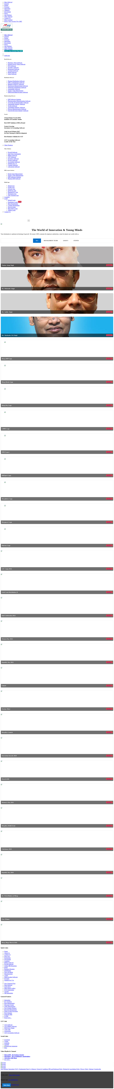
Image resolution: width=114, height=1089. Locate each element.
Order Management (9, 1006)
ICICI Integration (9, 990)
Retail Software (12, 72)
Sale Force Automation (14, 154)
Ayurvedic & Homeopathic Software (18, 102)
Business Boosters (9, 969)
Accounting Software (14, 162)
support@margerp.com (12, 1084)
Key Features (8, 1001)
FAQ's (17, 1069)
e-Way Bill (7, 1029)
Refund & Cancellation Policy (71, 1069)
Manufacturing (8, 974)
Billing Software (12, 155)
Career (6, 975)
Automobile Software (14, 89)
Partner (6, 5)
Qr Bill (6, 1016)
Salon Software (12, 74)
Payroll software (8, 964)
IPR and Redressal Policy (55, 1069)
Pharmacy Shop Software (15, 62)
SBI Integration (8, 993)
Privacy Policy (84, 1069)
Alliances (7, 10)
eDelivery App (12, 190)
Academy (7, 197)
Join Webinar (8, 15)
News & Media (8, 972)
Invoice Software (12, 160)
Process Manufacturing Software (17, 109)
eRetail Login (11, 200)
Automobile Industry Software (16, 104)
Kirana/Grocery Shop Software (16, 64)
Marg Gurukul (8, 20)
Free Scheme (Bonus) (10, 1008)
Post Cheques (8, 1013)
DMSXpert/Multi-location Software (18, 92)
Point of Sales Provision (11, 1011)
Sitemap (91, 1069)
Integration (7, 8)
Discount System (9, 1005)
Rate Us (28, 1069)
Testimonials (22, 1069)
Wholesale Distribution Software (17, 87)
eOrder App (11, 187)
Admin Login (11, 210)
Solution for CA (12, 163)
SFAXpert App (12, 194)
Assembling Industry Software (16, 107)
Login (6, 198)
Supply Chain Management (15, 90)
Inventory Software (13, 158)
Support (6, 4)
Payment (6, 978)
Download (109, 265)
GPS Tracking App (13, 195)
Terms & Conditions (42, 1069)
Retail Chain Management (15, 174)
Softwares (7, 55)
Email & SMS (8, 1014)
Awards (6, 991)
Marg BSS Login (13, 208)
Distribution (7, 970)
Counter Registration (14, 205)
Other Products (8, 145)
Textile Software (12, 106)
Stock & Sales (12, 207)
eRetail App (11, 186)
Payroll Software (12, 152)
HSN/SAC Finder (9, 1028)
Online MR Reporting (10, 966)
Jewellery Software (13, 67)
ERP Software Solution (14, 99)
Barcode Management (10, 1009)
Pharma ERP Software (14, 178)
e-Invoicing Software (14, 166)
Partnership (7, 958)
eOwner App (11, 189)
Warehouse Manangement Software (18, 86)
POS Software (12, 66)
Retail (6, 967)
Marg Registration (13, 204)
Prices (6, 13)
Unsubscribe (97, 1069)
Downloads (7, 12)
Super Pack (7, 986)
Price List (7, 956)
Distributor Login (14, 202)
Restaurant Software (13, 69)
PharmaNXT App (13, 192)
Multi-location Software (11, 977)
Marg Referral (8, 985)
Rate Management (9, 1003)
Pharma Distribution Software (16, 81)
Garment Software (13, 70)
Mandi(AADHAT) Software (16, 84)
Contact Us (7, 18)
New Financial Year (9, 983)
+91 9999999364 (13, 1080)
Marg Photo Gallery (9, 988)
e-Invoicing (7, 1031)
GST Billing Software (10, 1026)
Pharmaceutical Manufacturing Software (19, 101)
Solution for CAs (9, 980)
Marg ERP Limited (14, 1075)
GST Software (12, 157)
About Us (7, 953)
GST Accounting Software (11, 1033)
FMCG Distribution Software (16, 82)
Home (6, 951)
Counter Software (13, 165)
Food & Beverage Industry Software (18, 110)
